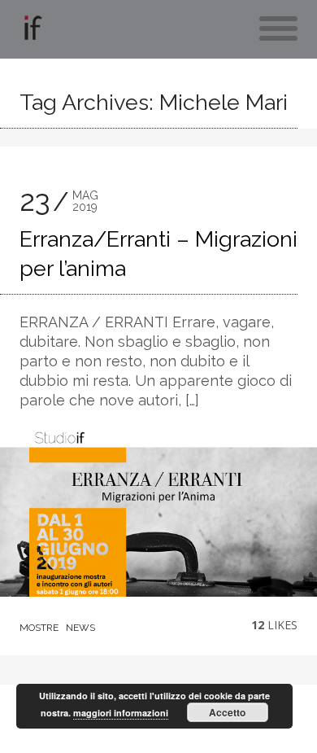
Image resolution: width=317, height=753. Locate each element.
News (80, 628)
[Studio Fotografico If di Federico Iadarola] (32, 31)
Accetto (227, 712)
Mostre (39, 628)
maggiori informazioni (120, 713)
